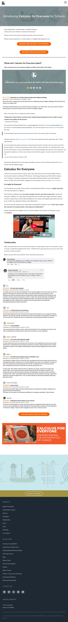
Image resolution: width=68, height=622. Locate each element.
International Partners (9, 577)
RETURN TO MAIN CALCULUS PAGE (34, 52)
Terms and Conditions (9, 564)
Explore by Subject (8, 507)
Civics (4, 523)
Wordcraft (6, 516)
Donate (5, 567)
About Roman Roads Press (11, 547)
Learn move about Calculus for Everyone (34, 414)
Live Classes (6, 533)
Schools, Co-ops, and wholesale (12, 574)
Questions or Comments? (34, 493)
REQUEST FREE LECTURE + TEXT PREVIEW (34, 44)
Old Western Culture (9, 510)
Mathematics (6, 520)
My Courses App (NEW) (10, 544)
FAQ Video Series (8, 554)
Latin (4, 526)
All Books (6, 530)
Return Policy (7, 560)
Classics (5, 513)
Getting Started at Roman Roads (12, 550)
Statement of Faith (54, 127)
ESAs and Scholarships (9, 580)
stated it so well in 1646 (23, 139)
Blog (4, 557)
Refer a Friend (7, 570)
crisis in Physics (56, 180)
